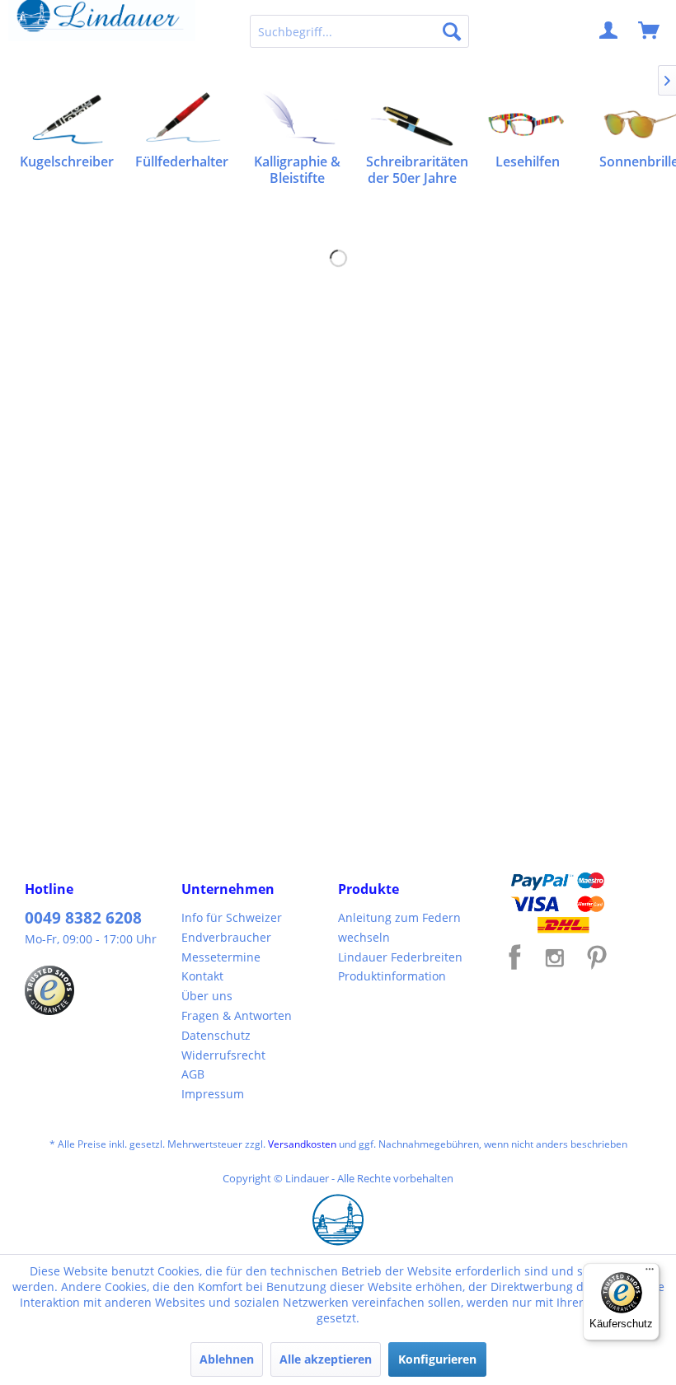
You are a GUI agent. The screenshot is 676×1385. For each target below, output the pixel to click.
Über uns (206, 996)
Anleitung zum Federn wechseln (399, 927)
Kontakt (202, 976)
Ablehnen (227, 1359)
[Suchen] (451, 31)
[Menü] (650, 1273)
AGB (192, 1074)
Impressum (212, 1094)
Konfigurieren (437, 1359)
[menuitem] (360, 31)
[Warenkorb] (649, 31)
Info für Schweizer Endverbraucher (231, 927)
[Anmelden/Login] (609, 31)
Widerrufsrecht (223, 1055)
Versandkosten (302, 1144)
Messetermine (221, 957)
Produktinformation (392, 976)
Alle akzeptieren (325, 1359)
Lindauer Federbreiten (400, 957)
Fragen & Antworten (236, 1015)
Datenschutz (216, 1035)
